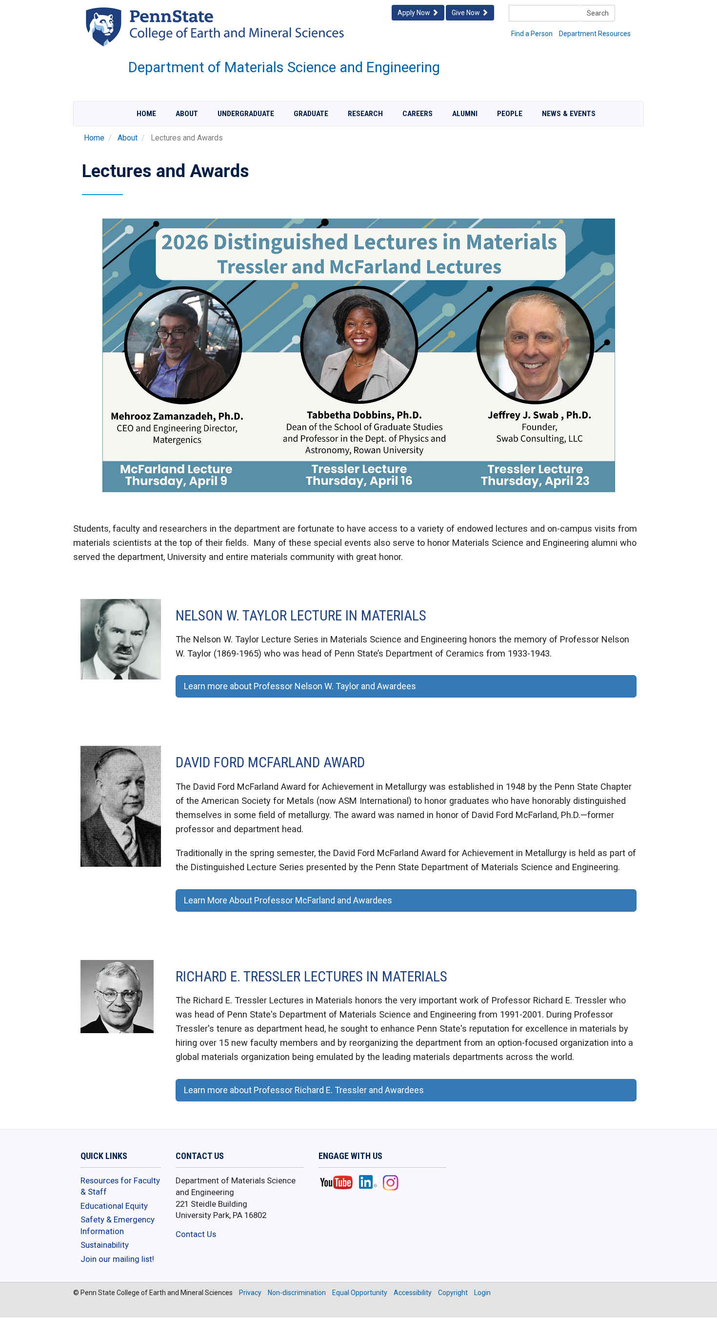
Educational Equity (114, 1206)
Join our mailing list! (117, 1259)
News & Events (569, 113)
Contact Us (196, 1234)
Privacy (250, 1293)
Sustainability (104, 1245)
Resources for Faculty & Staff (120, 1186)
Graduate (311, 113)
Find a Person (532, 34)
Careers (417, 113)
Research (365, 113)
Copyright (453, 1293)
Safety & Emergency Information (117, 1225)
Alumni (465, 113)
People (509, 113)
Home (146, 113)
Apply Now (415, 13)
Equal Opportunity (359, 1293)
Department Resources (595, 34)
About (187, 113)
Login (482, 1293)
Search (598, 13)
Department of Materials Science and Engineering (284, 67)
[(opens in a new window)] (239, 36)
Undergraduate (246, 113)
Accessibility (413, 1293)
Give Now (466, 13)
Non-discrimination (297, 1293)
